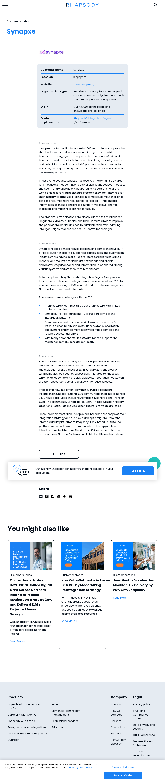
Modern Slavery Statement (143, 743)
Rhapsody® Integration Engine (92, 118)
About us (116, 704)
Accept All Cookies (123, 775)
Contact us (118, 727)
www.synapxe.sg (83, 84)
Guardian (13, 740)
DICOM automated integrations (27, 733)
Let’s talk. (138, 471)
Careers (116, 721)
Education (58, 727)
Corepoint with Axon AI (22, 715)
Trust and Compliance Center (140, 714)
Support (116, 733)
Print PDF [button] (59, 454)
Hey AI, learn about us (118, 742)
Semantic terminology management (66, 713)
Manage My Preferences (123, 767)
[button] (70, 496)
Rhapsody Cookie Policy (80, 767)
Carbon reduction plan (142, 753)
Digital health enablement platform (24, 706)
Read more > (31, 598)
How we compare (117, 713)
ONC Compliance (144, 735)
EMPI (55, 704)
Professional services (65, 721)
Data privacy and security (144, 727)
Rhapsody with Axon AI (22, 721)
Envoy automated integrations (27, 727)
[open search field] (155, 5)
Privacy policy (141, 704)
